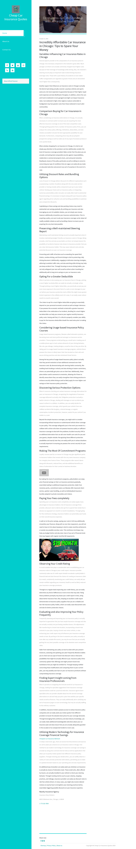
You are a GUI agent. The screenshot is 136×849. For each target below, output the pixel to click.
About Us (5, 41)
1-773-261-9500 (44, 803)
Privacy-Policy (51, 845)
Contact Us (6, 50)
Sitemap (43, 845)
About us (59, 845)
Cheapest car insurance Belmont (49, 739)
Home (4, 33)
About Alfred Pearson (11, 81)
